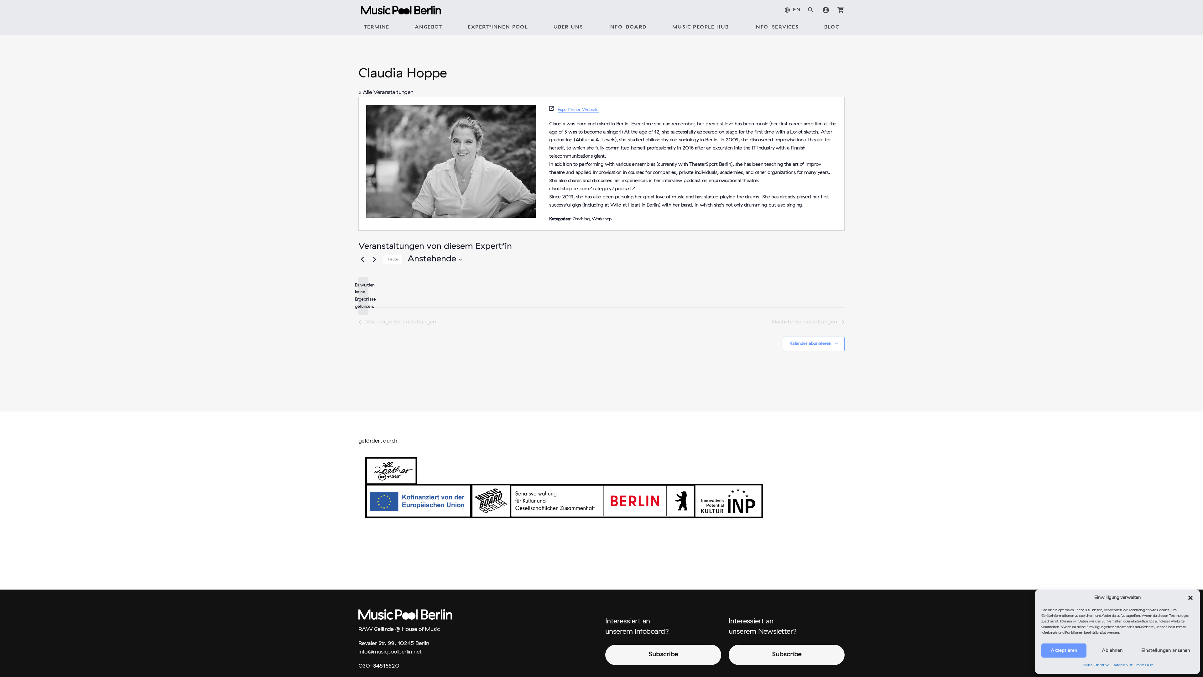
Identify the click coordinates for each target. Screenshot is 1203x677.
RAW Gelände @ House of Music (399, 629)
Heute (393, 259)
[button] (1190, 598)
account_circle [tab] (826, 10)
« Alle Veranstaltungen (386, 92)
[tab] (792, 10)
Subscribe (663, 655)
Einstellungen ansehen (1165, 650)
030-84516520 (378, 666)
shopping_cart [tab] (841, 10)
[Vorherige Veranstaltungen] (362, 259)
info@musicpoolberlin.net (390, 652)
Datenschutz (1122, 665)
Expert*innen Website (578, 110)
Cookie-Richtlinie (1095, 665)
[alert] (363, 296)
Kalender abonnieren (810, 344)
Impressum (1145, 665)
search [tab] (811, 10)
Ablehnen (1112, 650)
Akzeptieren (1064, 650)
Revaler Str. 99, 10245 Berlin (393, 643)
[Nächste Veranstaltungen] (374, 259)
